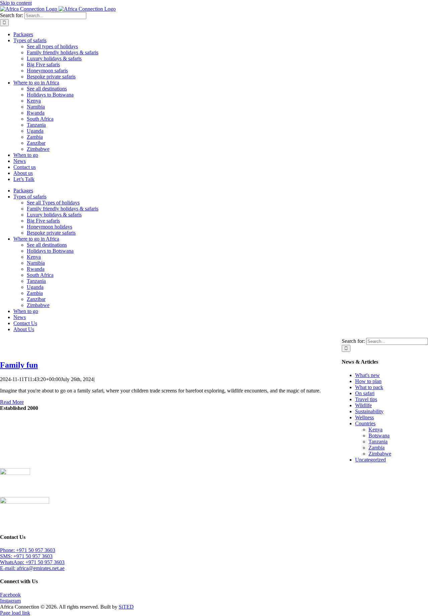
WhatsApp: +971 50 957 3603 (32, 562)
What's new (367, 375)
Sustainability (369, 411)
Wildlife (363, 405)
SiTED (126, 607)
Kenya (375, 429)
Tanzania (378, 441)
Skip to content (16, 3)
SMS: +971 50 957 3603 (26, 556)
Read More (12, 402)
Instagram (10, 601)
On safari (364, 393)
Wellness (364, 417)
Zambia (376, 447)
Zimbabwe (379, 453)
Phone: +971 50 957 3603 (27, 550)
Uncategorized (370, 460)
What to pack (369, 387)
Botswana (379, 435)
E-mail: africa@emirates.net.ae (32, 568)
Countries (365, 423)
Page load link (15, 613)
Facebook (10, 595)
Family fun (19, 365)
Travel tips (366, 399)
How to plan (368, 381)
